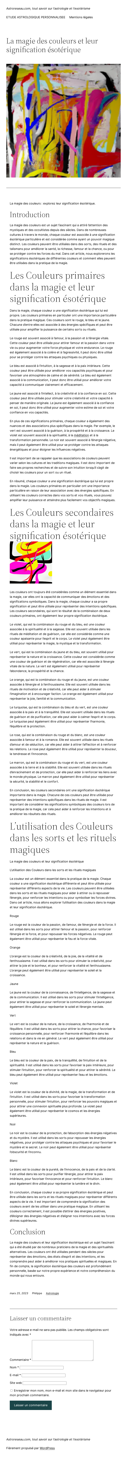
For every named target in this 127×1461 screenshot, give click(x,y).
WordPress (47, 1448)
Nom (14, 1367)
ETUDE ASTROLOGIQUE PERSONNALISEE (35, 17)
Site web (16, 1383)
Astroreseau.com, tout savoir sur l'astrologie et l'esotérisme (48, 8)
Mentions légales (81, 17)
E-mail (15, 1375)
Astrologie (52, 1293)
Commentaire (20, 1359)
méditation (81, 435)
